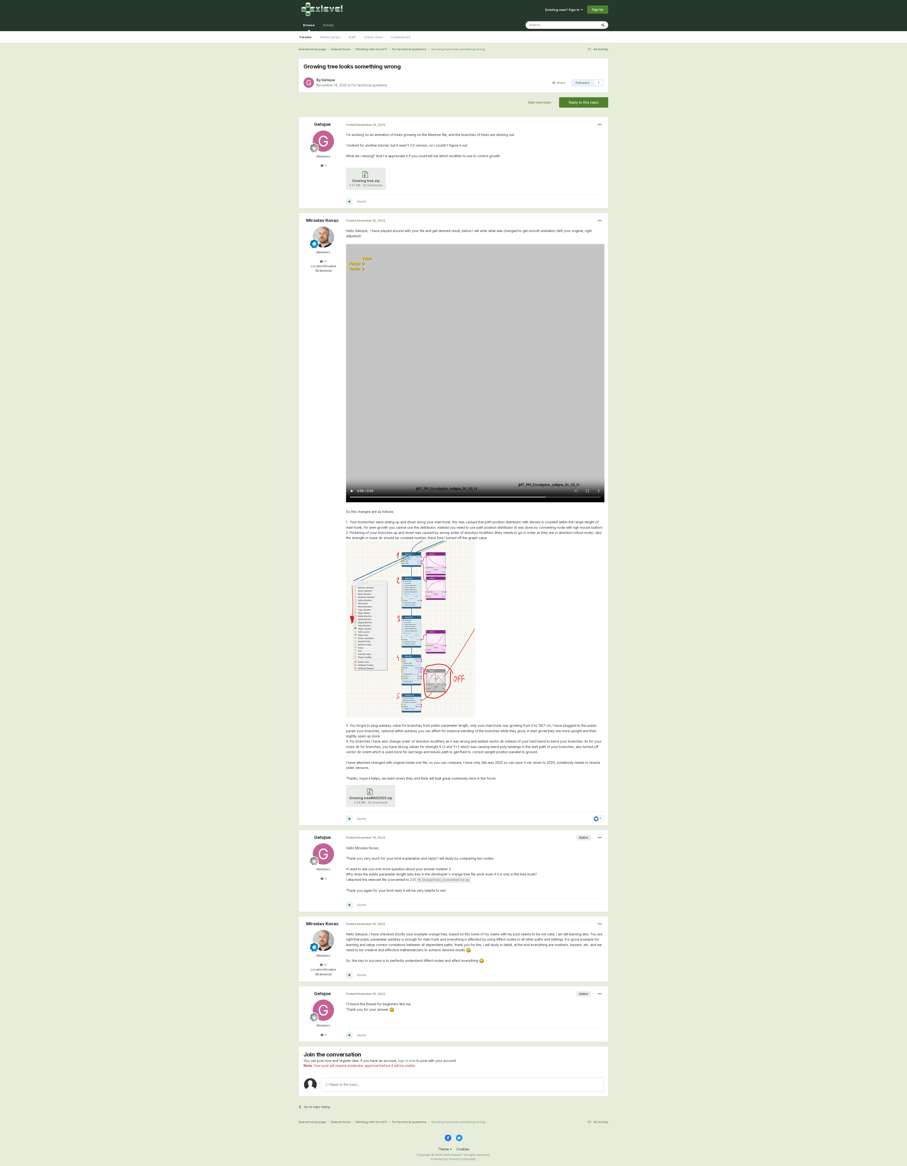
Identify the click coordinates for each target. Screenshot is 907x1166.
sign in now (406, 1061)
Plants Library (330, 37)
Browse (309, 25)
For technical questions (369, 85)
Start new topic (539, 102)
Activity (328, 25)
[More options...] (599, 124)
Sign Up (597, 9)
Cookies (462, 1149)
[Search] (603, 25)
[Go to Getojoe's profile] (309, 82)
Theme (444, 1149)
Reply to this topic (584, 102)
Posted (365, 125)
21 (325, 261)
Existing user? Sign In (563, 10)
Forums (305, 37)
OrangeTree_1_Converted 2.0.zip (445, 880)
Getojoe (328, 80)
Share (560, 82)
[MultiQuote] (349, 201)
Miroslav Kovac (322, 220)
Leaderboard (401, 37)
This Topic (584, 25)
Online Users (373, 37)
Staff (352, 37)
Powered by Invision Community (453, 1159)
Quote (361, 201)
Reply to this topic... (344, 1084)
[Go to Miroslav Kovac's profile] (323, 237)
